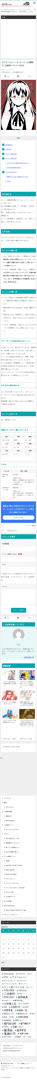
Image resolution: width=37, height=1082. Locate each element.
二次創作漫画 (8, 811)
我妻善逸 (8, 1010)
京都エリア (22, 993)
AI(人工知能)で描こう (12, 852)
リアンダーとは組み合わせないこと (18, 163)
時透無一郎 (22, 1010)
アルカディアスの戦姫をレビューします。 (9, 702)
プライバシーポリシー (11, 914)
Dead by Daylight (11, 874)
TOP (8, 1063)
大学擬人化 (10, 1003)
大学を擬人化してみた (13, 838)
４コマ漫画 (28, 1037)
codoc (33, 525)
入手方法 (8, 149)
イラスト (6, 834)
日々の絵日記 (8, 901)
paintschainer (21, 973)
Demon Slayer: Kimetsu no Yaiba (16, 910)
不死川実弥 (9, 990)
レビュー (30, 987)
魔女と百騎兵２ (8, 1037)
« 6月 (2, 962)
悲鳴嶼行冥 (15, 1007)
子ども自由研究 (24, 1003)
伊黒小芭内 (9, 997)
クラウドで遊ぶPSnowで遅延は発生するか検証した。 (9, 683)
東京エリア (9, 1014)
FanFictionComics (9, 905)
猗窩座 (33, 1013)
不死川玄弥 (22, 990)
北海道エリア (7, 1000)
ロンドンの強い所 (11, 154)
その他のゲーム (10, 896)
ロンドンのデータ (11, 172)
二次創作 (9, 993)
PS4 (6, 977)
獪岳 (5, 1017)
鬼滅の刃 (8, 816)
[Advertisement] (18, 39)
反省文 (8, 861)
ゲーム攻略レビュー (17, 72)
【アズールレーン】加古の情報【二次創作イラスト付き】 (28, 738)
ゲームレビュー (9, 980)
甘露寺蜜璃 (23, 1017)
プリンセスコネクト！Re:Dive (15, 887)
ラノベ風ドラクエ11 (14, 987)
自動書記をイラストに (13, 843)
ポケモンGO (9, 892)
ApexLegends (10, 820)
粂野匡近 (6, 1027)
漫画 (5, 802)
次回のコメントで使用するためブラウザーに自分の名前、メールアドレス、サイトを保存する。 (18, 577)
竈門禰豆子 (25, 1023)
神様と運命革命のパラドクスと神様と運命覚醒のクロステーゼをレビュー (27, 703)
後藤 (5, 1007)
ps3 (30, 974)
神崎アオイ (19, 1020)
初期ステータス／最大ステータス (17, 176)
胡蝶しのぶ (18, 1027)
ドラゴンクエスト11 (12, 829)
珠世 (12, 1017)
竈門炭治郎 (10, 1023)
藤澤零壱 (21, 1030)
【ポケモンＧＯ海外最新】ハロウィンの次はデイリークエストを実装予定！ (27, 684)
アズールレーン (6, 72)
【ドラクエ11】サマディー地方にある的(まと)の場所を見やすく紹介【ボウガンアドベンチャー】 (27, 723)
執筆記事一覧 (29, 657)
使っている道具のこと (13, 847)
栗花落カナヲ (22, 1014)
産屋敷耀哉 (7, 1020)
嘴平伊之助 (18, 1000)
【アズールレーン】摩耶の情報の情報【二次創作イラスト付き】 (11, 738)
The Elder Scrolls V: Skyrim (14, 865)
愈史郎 (26, 1007)
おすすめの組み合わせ (14, 167)
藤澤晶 (8, 1030)
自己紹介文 (8, 145)
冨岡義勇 (23, 997)
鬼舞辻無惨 (24, 1033)
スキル (9, 181)
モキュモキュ (10, 807)
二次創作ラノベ (8, 825)
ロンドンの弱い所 (11, 158)
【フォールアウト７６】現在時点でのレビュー (9, 721)
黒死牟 (18, 1037)
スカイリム (22, 980)
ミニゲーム (7, 798)
